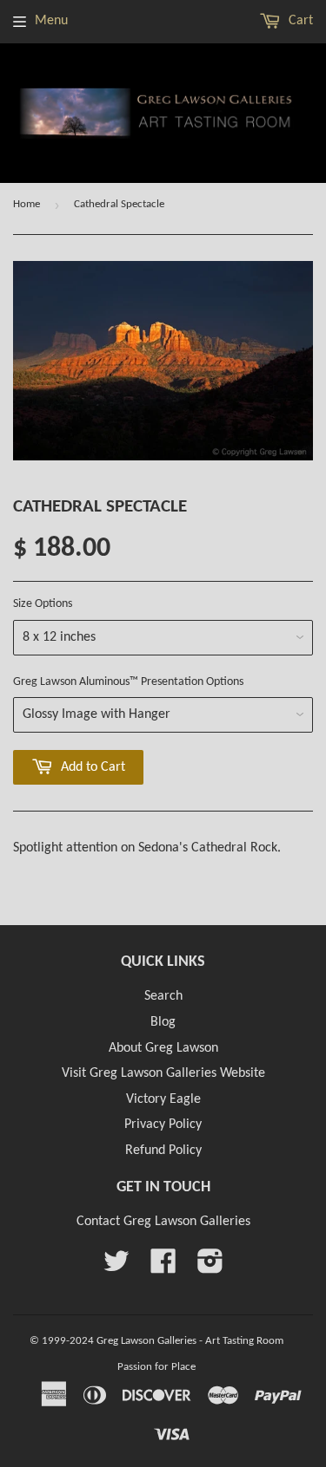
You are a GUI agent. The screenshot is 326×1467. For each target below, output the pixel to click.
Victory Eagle (163, 1099)
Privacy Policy (163, 1124)
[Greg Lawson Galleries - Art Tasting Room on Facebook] (163, 1268)
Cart (299, 21)
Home (26, 204)
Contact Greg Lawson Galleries (163, 1222)
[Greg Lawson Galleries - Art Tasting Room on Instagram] (210, 1268)
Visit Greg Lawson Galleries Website (163, 1073)
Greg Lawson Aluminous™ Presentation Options (128, 681)
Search (163, 996)
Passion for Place (156, 1366)
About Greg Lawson (163, 1048)
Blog (163, 1022)
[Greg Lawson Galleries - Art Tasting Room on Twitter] (116, 1268)
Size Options (42, 603)
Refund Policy (163, 1150)
